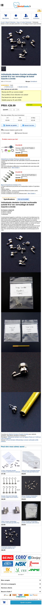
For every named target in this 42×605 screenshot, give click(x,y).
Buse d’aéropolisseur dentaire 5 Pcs (11, 185)
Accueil (2, 22)
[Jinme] (34, 570)
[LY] (7, 570)
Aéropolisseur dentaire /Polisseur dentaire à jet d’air (15, 159)
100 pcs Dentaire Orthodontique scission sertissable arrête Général (30, 522)
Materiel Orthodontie (11, 22)
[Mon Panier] (4, 603)
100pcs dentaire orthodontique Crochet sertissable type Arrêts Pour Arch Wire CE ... (10, 523)
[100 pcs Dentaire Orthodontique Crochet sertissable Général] (31, 485)
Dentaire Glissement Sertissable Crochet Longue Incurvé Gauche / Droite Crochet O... (9, 497)
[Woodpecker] (34, 564)
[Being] (7, 558)
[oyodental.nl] (21, 596)
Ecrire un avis (9, 87)
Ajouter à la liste (23, 87)
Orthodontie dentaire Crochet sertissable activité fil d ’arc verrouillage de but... (8, 548)
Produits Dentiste (23, 434)
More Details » (16, 167)
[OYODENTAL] (34, 595)
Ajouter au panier (26, 602)
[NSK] (21, 564)
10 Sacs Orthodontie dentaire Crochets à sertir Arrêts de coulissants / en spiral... (10, 472)
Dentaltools (34, 81)
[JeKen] (7, 564)
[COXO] (21, 558)
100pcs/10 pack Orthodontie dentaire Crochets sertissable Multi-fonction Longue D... (31, 472)
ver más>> (21, 574)
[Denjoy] (34, 558)
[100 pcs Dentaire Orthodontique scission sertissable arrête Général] (31, 511)
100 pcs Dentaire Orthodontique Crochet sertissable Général (29, 496)
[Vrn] (21, 570)
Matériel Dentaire (13, 434)
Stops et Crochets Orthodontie (24, 22)
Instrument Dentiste (19, 599)
